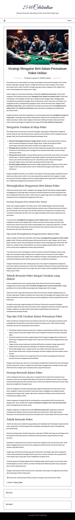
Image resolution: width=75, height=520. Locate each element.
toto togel (9, 504)
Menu (69, 20)
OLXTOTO (43, 515)
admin (48, 78)
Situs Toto (9, 492)
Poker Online (18, 482)
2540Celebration (37, 7)
